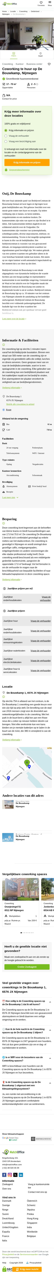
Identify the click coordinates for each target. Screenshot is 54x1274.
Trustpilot (6, 181)
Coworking (23, 11)
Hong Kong (32, 1218)
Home (4, 11)
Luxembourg (8, 1223)
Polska (30, 1214)
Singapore (32, 1223)
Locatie (13, 11)
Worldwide (32, 1232)
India (29, 1227)
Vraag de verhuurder (19, 136)
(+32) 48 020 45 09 (10, 1168)
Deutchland (8, 1218)
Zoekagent (7, 1184)
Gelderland (35, 11)
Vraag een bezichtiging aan (22, 141)
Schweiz (31, 1205)
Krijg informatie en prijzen (21, 130)
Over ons (6, 1189)
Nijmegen (6, 14)
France (5, 1236)
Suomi (5, 1214)
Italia (4, 1240)
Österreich (32, 1201)
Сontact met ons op (37, 1192)
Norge (5, 1210)
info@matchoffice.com (12, 1164)
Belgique (31, 1236)
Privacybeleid (8, 1254)
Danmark (6, 1201)
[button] (11, 803)
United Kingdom (10, 1227)
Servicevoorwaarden (29, 1254)
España (6, 1232)
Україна (31, 1210)
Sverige (6, 1205)
